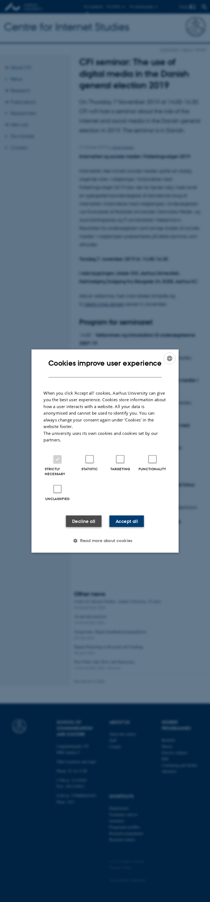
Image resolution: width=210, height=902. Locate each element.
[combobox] (169, 358)
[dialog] (105, 451)
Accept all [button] (127, 521)
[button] (105, 540)
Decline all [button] (83, 521)
